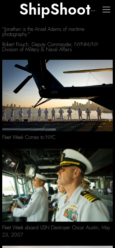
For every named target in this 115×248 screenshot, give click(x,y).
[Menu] (106, 9)
